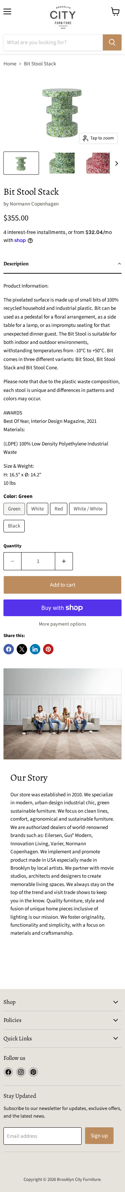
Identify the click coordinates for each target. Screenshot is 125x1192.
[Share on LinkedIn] (35, 649)
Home (9, 64)
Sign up (99, 1135)
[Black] (14, 534)
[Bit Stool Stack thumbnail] (21, 163)
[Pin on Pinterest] (48, 649)
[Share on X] (22, 649)
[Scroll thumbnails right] (115, 163)
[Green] (15, 517)
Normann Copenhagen (34, 204)
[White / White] (89, 517)
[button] (62, 264)
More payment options (62, 624)
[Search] (112, 42)
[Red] (59, 517)
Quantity (12, 546)
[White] (38, 517)
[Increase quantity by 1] (64, 561)
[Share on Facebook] (8, 649)
